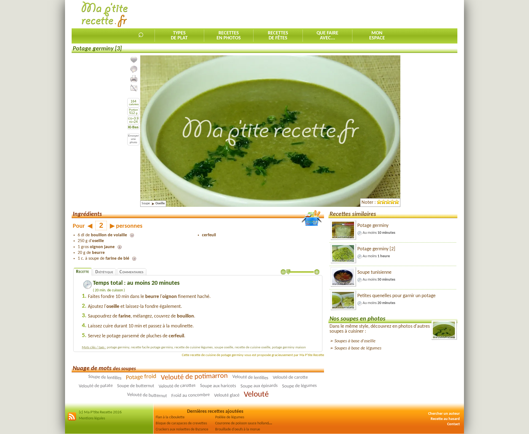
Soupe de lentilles (105, 377)
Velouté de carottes (177, 386)
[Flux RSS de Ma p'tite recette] (72, 419)
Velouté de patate (96, 386)
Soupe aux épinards (259, 386)
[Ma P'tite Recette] (104, 14)
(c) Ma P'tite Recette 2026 (100, 412)
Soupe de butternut (135, 386)
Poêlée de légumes (229, 417)
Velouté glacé (226, 395)
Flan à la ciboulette (170, 417)
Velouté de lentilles (250, 378)
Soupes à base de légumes (357, 348)
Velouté (256, 394)
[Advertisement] (357, 14)
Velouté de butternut (147, 395)
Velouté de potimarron (194, 377)
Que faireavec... (327, 36)
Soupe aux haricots (218, 386)
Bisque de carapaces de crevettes (181, 423)
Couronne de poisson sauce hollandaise (245, 423)
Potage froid (141, 377)
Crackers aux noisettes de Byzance (182, 429)
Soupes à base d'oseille (355, 341)
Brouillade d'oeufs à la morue (237, 429)
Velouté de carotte (289, 377)
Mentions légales (92, 418)
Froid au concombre (190, 395)
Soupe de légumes (299, 386)
